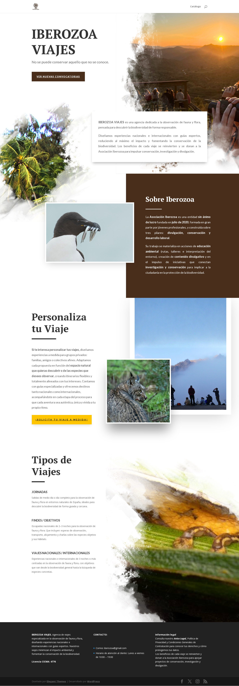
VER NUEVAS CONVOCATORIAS (58, 76)
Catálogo (195, 6)
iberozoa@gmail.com (115, 648)
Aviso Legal (180, 638)
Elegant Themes (56, 681)
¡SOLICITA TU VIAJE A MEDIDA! (61, 419)
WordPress (93, 681)
